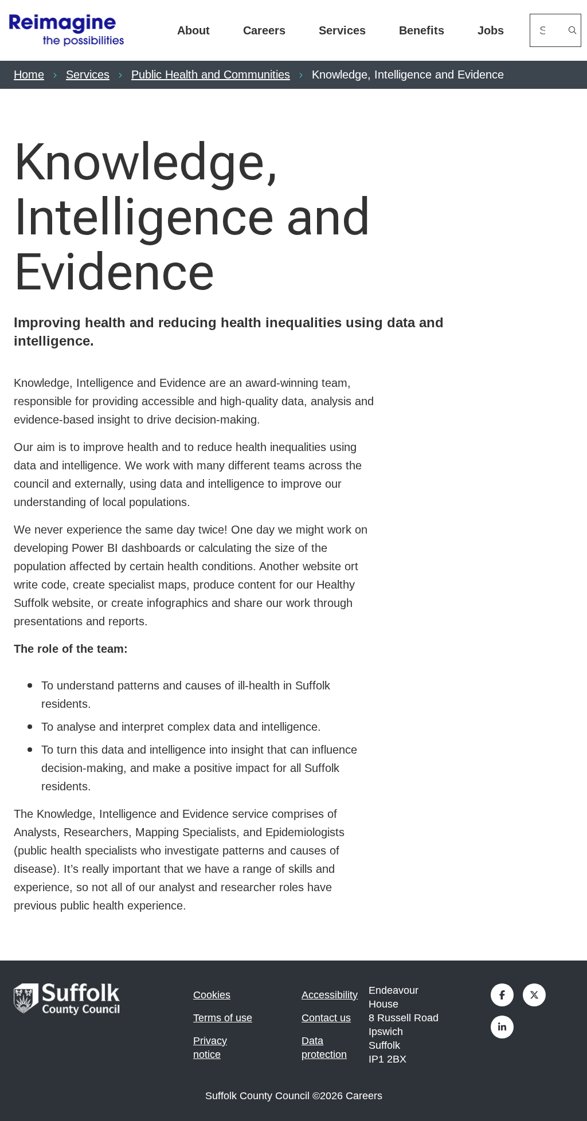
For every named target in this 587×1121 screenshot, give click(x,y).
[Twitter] (534, 994)
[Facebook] (502, 994)
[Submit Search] (573, 30)
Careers (264, 30)
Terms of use (222, 1018)
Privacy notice (210, 1047)
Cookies (211, 995)
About (193, 30)
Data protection (324, 1047)
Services (342, 30)
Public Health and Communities (210, 74)
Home (29, 74)
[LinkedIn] (502, 1027)
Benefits (421, 30)
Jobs (491, 30)
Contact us (326, 1018)
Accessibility (330, 995)
